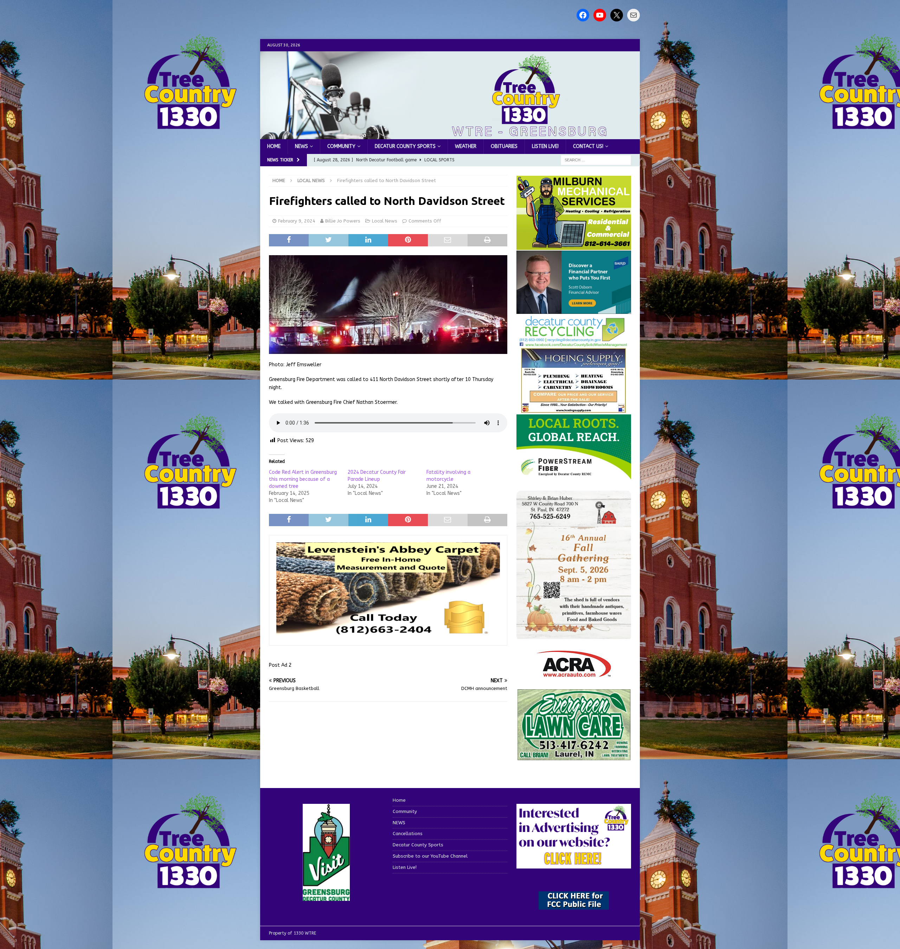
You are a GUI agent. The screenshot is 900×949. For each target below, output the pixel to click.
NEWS (301, 146)
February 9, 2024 (296, 221)
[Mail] (633, 15)
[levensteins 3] (388, 634)
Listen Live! (545, 146)
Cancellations (408, 833)
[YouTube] (599, 15)
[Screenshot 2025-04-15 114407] (573, 757)
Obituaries (504, 146)
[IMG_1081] (573, 246)
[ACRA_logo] (573, 673)
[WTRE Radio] (450, 135)
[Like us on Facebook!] (583, 15)
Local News (384, 221)
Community (341, 146)
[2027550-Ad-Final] (573, 309)
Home (274, 146)
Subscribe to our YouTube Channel (430, 856)
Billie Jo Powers (342, 221)
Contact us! (588, 146)
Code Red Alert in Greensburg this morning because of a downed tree (303, 479)
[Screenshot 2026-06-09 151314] (573, 343)
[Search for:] (596, 160)
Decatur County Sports (405, 146)
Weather (465, 146)
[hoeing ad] (573, 410)
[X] (616, 15)
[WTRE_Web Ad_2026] (573, 476)
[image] (573, 635)
